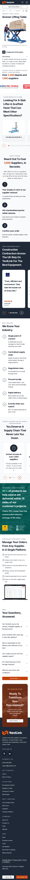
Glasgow (4, 788)
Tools (4, 843)
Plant (3, 837)
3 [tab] (12, 145)
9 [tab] (21, 145)
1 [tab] (9, 145)
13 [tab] (28, 145)
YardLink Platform (7, 812)
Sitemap (4, 829)
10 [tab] (23, 145)
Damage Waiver (7, 860)
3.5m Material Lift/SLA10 (13, 137)
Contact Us (5, 823)
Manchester (6, 794)
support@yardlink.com (9, 766)
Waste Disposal (6, 853)
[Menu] (26, 2)
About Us (5, 820)
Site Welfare (6, 846)
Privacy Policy (17, 860)
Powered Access (7, 840)
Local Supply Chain (8, 802)
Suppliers (5, 809)
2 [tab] (10, 145)
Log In (4, 774)
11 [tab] (25, 145)
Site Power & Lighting (8, 849)
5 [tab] (15, 145)
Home (3, 10)
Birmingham (5, 785)
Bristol (12, 785)
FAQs (3, 826)
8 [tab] (20, 145)
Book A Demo (6, 777)
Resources (5, 805)
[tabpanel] (15, 130)
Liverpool (5, 791)
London (11, 791)
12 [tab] (26, 145)
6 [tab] (17, 145)
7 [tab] (18, 145)
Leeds (10, 788)
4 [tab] (13, 145)
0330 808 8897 (7, 762)
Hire (10, 10)
